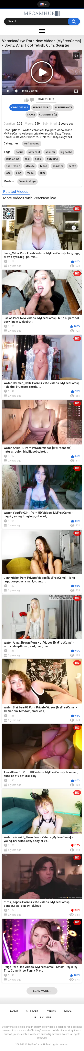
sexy (19, 173)
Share (31, 114)
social (19, 152)
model (30, 173)
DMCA (68, 1011)
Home (14, 1011)
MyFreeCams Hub (38, 1044)
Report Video (41, 107)
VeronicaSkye (27, 181)
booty (72, 166)
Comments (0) (48, 114)
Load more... (42, 990)
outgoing (52, 159)
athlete (30, 166)
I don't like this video (32, 100)
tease (43, 166)
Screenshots (63, 107)
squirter (50, 152)
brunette (58, 166)
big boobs (66, 152)
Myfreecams (31, 143)
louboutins (12, 159)
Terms (51, 1011)
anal (27, 159)
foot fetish (13, 166)
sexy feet (34, 152)
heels (38, 159)
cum (42, 173)
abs (8, 173)
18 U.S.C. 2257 (42, 1017)
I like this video (26, 100)
